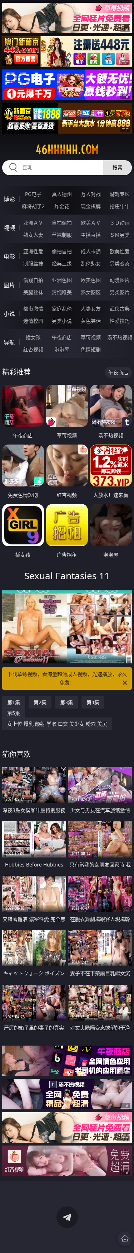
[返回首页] (125, 1239)
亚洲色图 (62, 280)
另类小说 (62, 320)
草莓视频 (91, 337)
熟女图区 (91, 292)
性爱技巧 (120, 320)
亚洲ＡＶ (33, 222)
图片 (9, 285)
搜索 (118, 167)
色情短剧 (91, 349)
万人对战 (91, 194)
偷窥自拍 (33, 280)
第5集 (13, 713)
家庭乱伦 (62, 308)
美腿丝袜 (33, 292)
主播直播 (91, 234)
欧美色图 (91, 280)
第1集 (13, 702)
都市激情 (33, 308)
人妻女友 (91, 308)
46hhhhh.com (67, 149)
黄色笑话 (91, 320)
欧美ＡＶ (91, 222)
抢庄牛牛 (120, 206)
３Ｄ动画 (120, 222)
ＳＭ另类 (120, 234)
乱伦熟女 (91, 263)
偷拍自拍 (62, 251)
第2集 (40, 702)
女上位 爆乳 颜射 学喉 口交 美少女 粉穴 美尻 (57, 723)
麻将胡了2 (33, 206)
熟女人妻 (33, 234)
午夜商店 (62, 337)
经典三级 (62, 263)
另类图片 (120, 292)
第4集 (92, 702)
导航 (9, 342)
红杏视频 (33, 349)
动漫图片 (120, 280)
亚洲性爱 (33, 251)
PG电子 (33, 194)
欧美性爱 (120, 251)
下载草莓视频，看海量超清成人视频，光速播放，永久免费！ (67, 678)
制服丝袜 (33, 263)
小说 (9, 314)
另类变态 (120, 263)
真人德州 (62, 194)
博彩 (9, 199)
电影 (9, 256)
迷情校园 (33, 320)
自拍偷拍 (62, 222)
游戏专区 (120, 194)
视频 (9, 228)
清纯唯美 (62, 292)
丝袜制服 (62, 234)
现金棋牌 (91, 206)
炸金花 (61, 206)
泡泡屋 (61, 349)
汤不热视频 (119, 337)
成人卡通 (91, 251)
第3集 (66, 702)
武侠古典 (120, 308)
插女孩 (33, 337)
